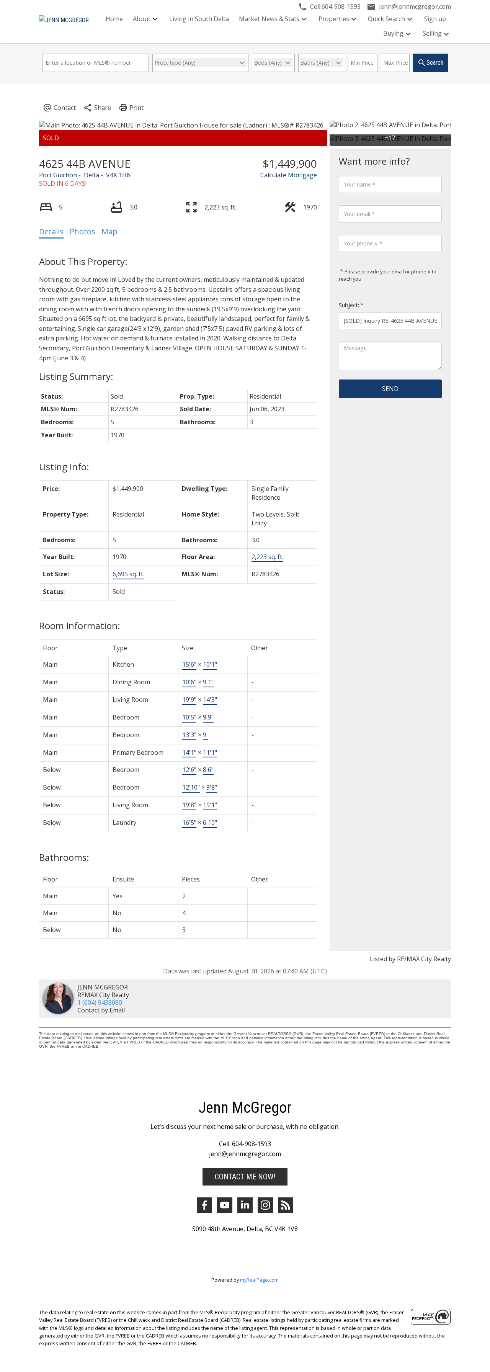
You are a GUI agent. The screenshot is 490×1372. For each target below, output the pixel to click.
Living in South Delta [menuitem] (199, 19)
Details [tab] (51, 231)
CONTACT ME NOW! (245, 1176)
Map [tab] (109, 231)
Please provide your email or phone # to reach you (387, 275)
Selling (432, 33)
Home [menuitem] (114, 19)
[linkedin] (245, 1205)
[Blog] (285, 1205)
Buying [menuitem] (393, 33)
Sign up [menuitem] (435, 19)
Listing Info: (64, 466)
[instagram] (265, 1205)
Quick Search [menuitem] (386, 19)
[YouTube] (224, 1205)
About (141, 19)
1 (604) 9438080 (99, 1002)
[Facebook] (204, 1205)
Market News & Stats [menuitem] (269, 19)
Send (390, 388)
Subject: (349, 305)
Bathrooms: (64, 857)
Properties (333, 19)
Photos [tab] (82, 231)
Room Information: (79, 625)
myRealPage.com (259, 1279)
